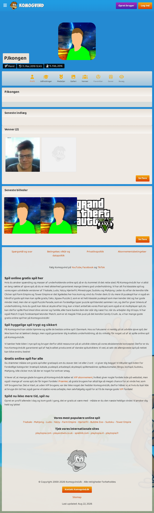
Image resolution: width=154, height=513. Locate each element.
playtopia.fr (112, 433)
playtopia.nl (97, 433)
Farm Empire (69, 422)
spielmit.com (82, 433)
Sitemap (77, 497)
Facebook (88, 267)
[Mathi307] (59, 154)
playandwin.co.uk (63, 433)
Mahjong (39, 422)
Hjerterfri (83, 422)
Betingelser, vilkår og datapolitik (58, 254)
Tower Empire (123, 422)
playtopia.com (43, 433)
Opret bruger (126, 6)
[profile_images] (22, 215)
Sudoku (109, 422)
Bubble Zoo (96, 422)
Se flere (142, 178)
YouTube (77, 267)
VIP (121, 389)
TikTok (101, 267)
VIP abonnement (83, 377)
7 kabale (27, 422)
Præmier (63, 381)
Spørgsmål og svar (22, 252)
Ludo (49, 422)
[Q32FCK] (23, 154)
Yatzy (57, 422)
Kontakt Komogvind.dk (77, 489)
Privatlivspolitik (95, 252)
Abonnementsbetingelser (132, 252)
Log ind (145, 6)
